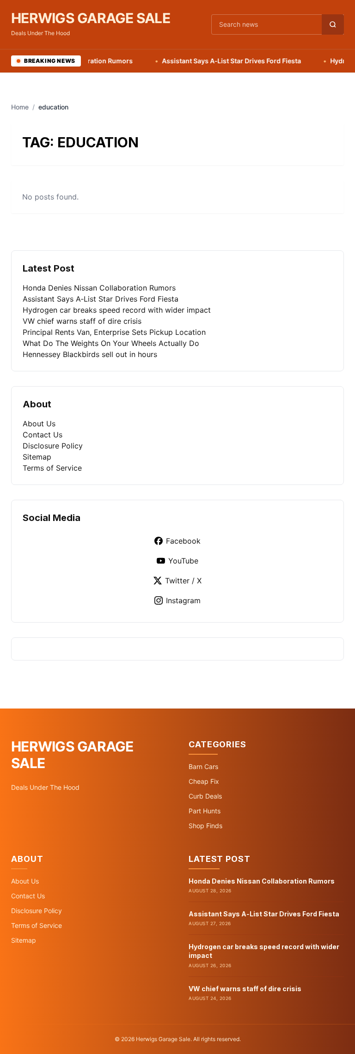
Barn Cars (203, 766)
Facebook (183, 540)
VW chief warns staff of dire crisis (82, 321)
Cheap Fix (204, 781)
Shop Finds (205, 826)
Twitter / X (183, 580)
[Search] (333, 24)
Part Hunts (204, 811)
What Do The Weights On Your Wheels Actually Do (111, 343)
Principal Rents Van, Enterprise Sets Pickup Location (114, 332)
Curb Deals (205, 796)
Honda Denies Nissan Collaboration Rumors (99, 287)
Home (20, 107)
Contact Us (42, 434)
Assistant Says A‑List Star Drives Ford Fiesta (217, 61)
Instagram (183, 600)
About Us (39, 423)
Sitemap (37, 456)
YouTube (183, 560)
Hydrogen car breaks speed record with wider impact (117, 310)
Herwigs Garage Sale (90, 18)
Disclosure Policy (53, 445)
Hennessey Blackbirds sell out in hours (90, 354)
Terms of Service (52, 467)
